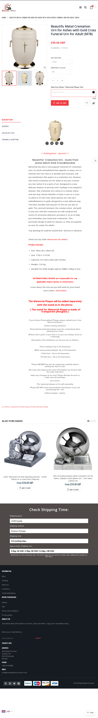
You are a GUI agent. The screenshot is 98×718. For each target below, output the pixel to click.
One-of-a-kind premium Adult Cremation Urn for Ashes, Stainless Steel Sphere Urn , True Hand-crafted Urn (73, 478)
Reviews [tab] (5, 126)
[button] (88, 421)
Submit (38, 638)
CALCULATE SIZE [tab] (8, 133)
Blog (3, 576)
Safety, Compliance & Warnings (16, 407)
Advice (4, 602)
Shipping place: (16, 516)
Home (4, 17)
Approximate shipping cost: (21, 546)
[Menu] (80, 7)
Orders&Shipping (8, 593)
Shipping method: (17, 526)
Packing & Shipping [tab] (10, 139)
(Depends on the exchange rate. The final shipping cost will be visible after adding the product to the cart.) (49, 555)
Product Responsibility (39, 407)
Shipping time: (16, 536)
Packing (5, 580)
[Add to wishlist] (87, 103)
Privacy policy (7, 615)
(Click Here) (61, 290)
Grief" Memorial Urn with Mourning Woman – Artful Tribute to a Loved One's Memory (25, 478)
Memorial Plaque (58, 68)
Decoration (56, 58)
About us (5, 585)
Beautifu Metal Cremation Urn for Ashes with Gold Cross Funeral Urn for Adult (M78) (73, 30)
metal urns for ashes (57, 239)
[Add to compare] (93, 103)
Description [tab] (7, 119)
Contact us (6, 589)
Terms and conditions (10, 611)
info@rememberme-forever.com (14, 672)
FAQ (3, 606)
